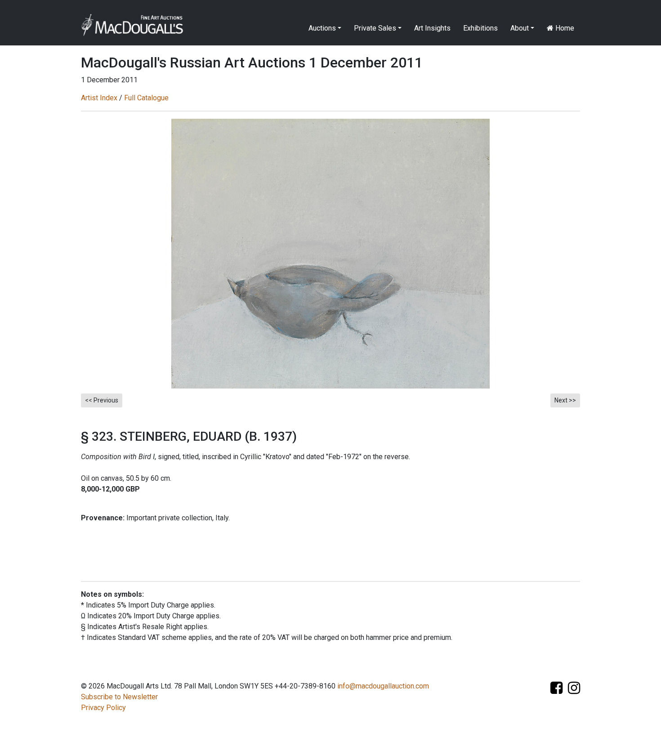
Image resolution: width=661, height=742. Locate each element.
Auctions (322, 28)
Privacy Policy (103, 707)
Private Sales (375, 28)
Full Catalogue (146, 98)
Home (564, 28)
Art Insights (432, 28)
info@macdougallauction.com (383, 686)
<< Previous (101, 400)
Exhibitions (480, 28)
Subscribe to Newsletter (119, 697)
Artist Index (99, 98)
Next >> (565, 400)
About (519, 28)
